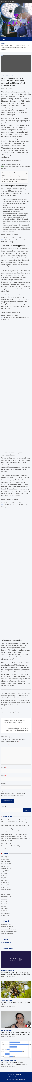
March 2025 (5, 882)
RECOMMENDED (8, 948)
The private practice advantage (12, 175)
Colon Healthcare (6, 924)
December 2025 (6, 861)
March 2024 (5, 911)
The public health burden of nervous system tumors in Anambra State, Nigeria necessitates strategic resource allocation (15, 846)
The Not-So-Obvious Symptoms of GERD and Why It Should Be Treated (17, 729)
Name (3, 767)
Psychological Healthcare (9, 931)
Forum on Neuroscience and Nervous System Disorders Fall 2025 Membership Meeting (15, 974)
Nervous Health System (8, 929)
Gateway (23, 712)
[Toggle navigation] (3, 39)
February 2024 (5, 913)
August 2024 (5, 899)
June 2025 (4, 875)
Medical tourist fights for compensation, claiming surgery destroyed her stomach (15, 1033)
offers (28, 712)
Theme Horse (18, 1077)
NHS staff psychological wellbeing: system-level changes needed (15, 721)
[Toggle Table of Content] (25, 173)
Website (3, 783)
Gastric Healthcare (7, 927)
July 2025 (4, 873)
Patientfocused (5, 714)
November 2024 (6, 892)
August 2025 (5, 871)
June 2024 (4, 904)
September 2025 (6, 868)
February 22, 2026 (6, 1036)
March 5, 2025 (5, 88)
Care (12, 712)
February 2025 (5, 885)
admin (11, 88)
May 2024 (4, 906)
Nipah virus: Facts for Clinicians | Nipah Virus (15, 825)
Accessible (7, 712)
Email (3, 775)
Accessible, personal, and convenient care (15, 179)
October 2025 (5, 866)
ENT (20, 712)
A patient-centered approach (11, 177)
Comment (5, 745)
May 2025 (4, 878)
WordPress (22, 1079)
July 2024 (4, 901)
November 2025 (6, 864)
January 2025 (5, 887)
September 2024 (6, 897)
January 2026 (5, 859)
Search (3, 806)
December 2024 (6, 889)
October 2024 (5, 894)
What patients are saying (10, 181)
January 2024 (5, 915)
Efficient (16, 712)
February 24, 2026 (6, 976)
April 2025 (4, 880)
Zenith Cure (20, 1074)
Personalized (13, 714)
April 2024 (4, 908)
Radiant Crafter (6, 942)
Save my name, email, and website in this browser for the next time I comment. (13, 795)
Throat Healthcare (7, 75)
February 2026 (5, 857)
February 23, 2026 (6, 1006)
